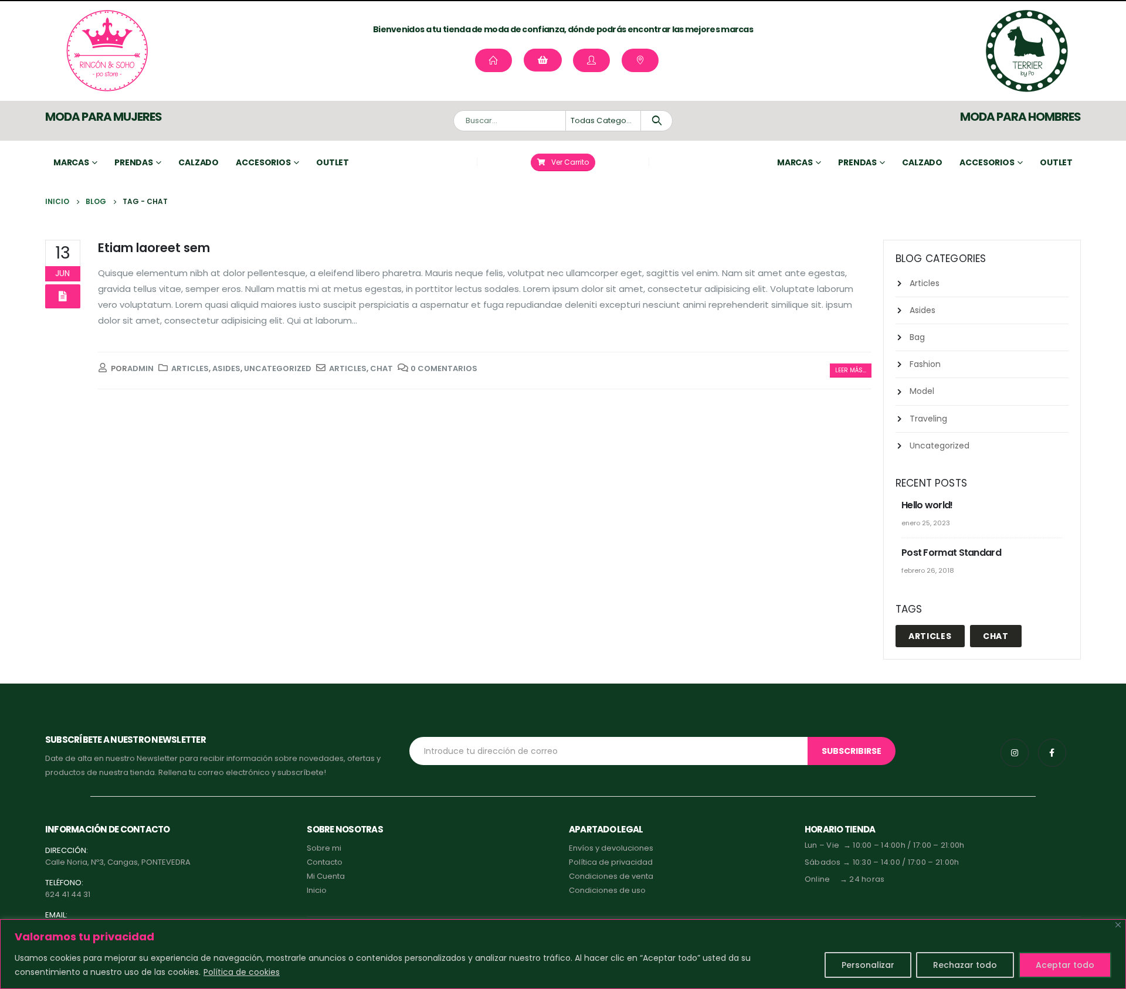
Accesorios (263, 162)
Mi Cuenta (326, 876)
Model (922, 391)
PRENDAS (857, 162)
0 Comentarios (444, 368)
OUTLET (1056, 162)
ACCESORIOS (987, 162)
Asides (226, 368)
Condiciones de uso (607, 890)
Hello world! (927, 505)
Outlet (332, 162)
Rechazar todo (965, 965)
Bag (917, 337)
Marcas (71, 162)
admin (140, 368)
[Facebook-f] (1052, 753)
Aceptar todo (1065, 965)
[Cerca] (1118, 924)
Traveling (928, 418)
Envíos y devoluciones (611, 848)
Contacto (324, 862)
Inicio (317, 890)
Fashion (925, 364)
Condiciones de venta (611, 876)
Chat (381, 368)
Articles (190, 368)
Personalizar (868, 965)
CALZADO (922, 162)
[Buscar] (656, 121)
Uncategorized (277, 368)
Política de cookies (242, 972)
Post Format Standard (951, 552)
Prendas (133, 162)
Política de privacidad (611, 862)
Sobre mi (324, 848)
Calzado (198, 162)
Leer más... (850, 370)
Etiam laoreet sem (154, 247)
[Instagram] (1014, 753)
